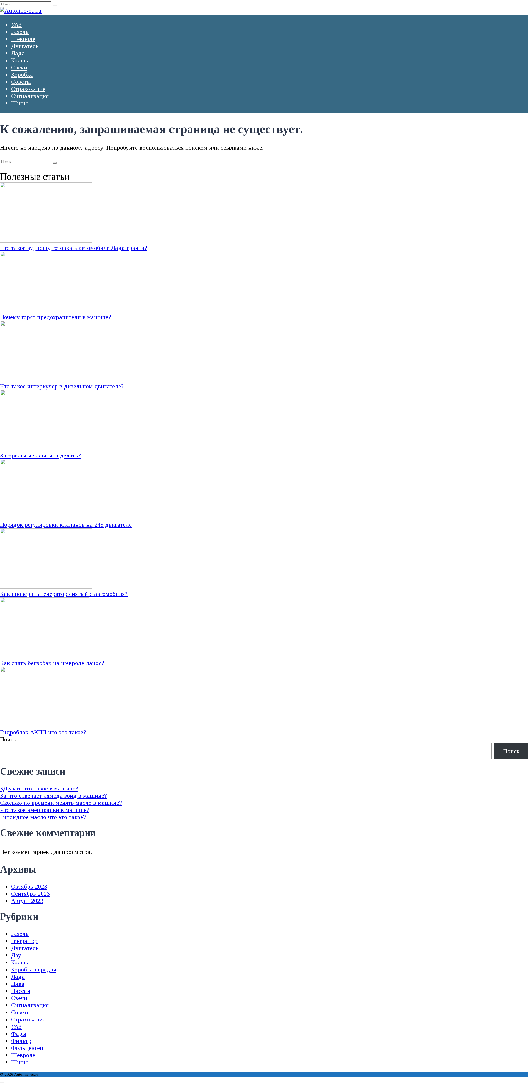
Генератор (24, 940)
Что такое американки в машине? (44, 809)
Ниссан (20, 990)
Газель (20, 31)
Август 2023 (27, 900)
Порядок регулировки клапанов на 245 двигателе (66, 524)
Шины (19, 103)
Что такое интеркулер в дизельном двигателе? (62, 386)
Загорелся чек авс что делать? (40, 455)
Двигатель (25, 46)
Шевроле (23, 38)
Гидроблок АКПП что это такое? (43, 732)
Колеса (20, 60)
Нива (17, 983)
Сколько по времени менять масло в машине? (61, 802)
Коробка (22, 74)
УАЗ (16, 24)
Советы (21, 81)
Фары (18, 1033)
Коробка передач (33, 969)
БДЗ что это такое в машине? (39, 788)
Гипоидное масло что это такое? (43, 817)
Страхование (28, 88)
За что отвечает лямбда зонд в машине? (53, 795)
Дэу (16, 955)
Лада (18, 53)
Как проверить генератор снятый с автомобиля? (64, 593)
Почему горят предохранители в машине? (55, 317)
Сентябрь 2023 (30, 893)
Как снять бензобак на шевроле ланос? (52, 663)
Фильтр (21, 1040)
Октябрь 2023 (29, 886)
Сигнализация (30, 96)
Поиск (8, 739)
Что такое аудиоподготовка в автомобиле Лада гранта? (73, 247)
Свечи (19, 67)
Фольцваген (27, 1047)
